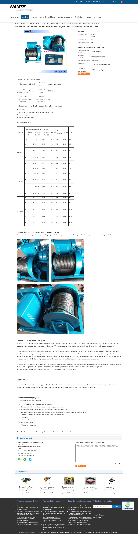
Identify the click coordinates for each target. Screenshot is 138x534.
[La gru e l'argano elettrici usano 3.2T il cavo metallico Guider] (90, 480)
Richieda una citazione (110, 2)
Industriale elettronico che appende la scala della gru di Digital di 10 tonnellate (112, 491)
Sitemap (101, 515)
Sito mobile (98, 518)
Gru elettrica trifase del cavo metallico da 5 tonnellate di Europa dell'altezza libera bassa (25, 491)
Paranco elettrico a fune (36, 23)
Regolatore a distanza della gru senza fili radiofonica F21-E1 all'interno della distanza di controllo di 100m (28, 513)
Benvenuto (15, 17)
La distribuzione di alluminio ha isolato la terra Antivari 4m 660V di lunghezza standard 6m (79, 507)
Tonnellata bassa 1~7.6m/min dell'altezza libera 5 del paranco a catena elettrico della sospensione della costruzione (53, 519)
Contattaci (79, 17)
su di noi (34, 17)
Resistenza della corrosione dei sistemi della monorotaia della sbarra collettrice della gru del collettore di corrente (80, 518)
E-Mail (95, 515)
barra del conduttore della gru (79, 501)
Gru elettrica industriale (34, 432)
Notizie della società (93, 17)
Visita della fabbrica (47, 17)
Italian (125, 2)
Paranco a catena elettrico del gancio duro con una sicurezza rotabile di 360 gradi (54, 513)
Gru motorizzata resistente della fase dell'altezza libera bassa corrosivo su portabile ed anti (53, 507)
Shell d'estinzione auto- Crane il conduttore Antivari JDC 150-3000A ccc (79, 523)
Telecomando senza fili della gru (27, 502)
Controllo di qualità (65, 17)
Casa (17, 23)
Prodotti (23, 23)
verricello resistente (72, 432)
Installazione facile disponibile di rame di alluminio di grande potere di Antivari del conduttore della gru (79, 513)
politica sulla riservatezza (27, 532)
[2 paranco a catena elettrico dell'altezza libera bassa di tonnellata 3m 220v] (47, 480)
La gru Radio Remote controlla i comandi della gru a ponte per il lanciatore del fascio (26, 518)
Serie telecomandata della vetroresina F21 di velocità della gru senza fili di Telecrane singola (28, 507)
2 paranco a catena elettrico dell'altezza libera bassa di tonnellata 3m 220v (47, 490)
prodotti (25, 17)
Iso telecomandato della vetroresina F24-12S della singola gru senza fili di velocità (28, 524)
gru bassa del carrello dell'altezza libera (53, 432)
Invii (116, 506)
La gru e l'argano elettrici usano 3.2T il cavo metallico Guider (90, 490)
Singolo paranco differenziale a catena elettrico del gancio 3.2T (68, 490)
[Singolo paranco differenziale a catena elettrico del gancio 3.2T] (69, 480)
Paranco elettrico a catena (52, 501)
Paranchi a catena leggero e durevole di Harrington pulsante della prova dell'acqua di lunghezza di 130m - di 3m (54, 527)
